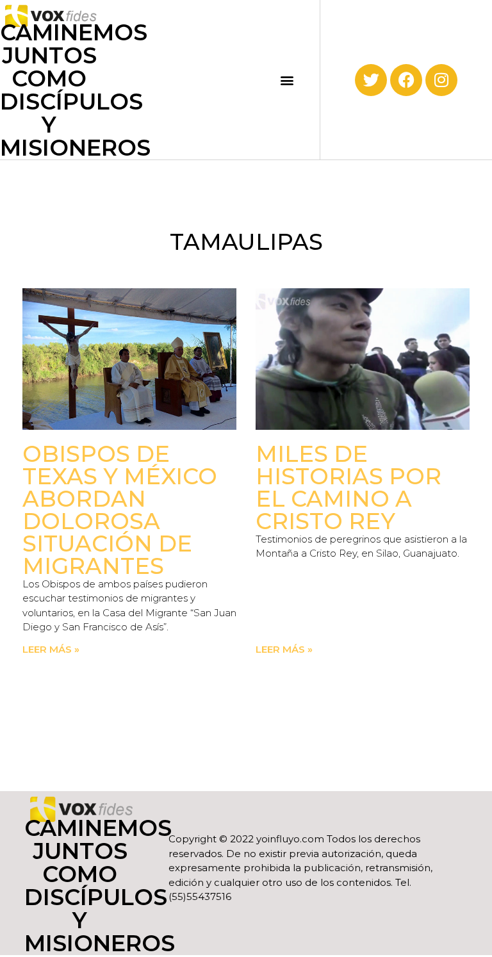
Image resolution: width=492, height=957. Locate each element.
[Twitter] (371, 80)
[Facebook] (406, 80)
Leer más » (50, 649)
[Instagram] (441, 80)
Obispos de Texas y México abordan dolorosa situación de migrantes (119, 510)
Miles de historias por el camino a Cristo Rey (348, 487)
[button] (287, 79)
